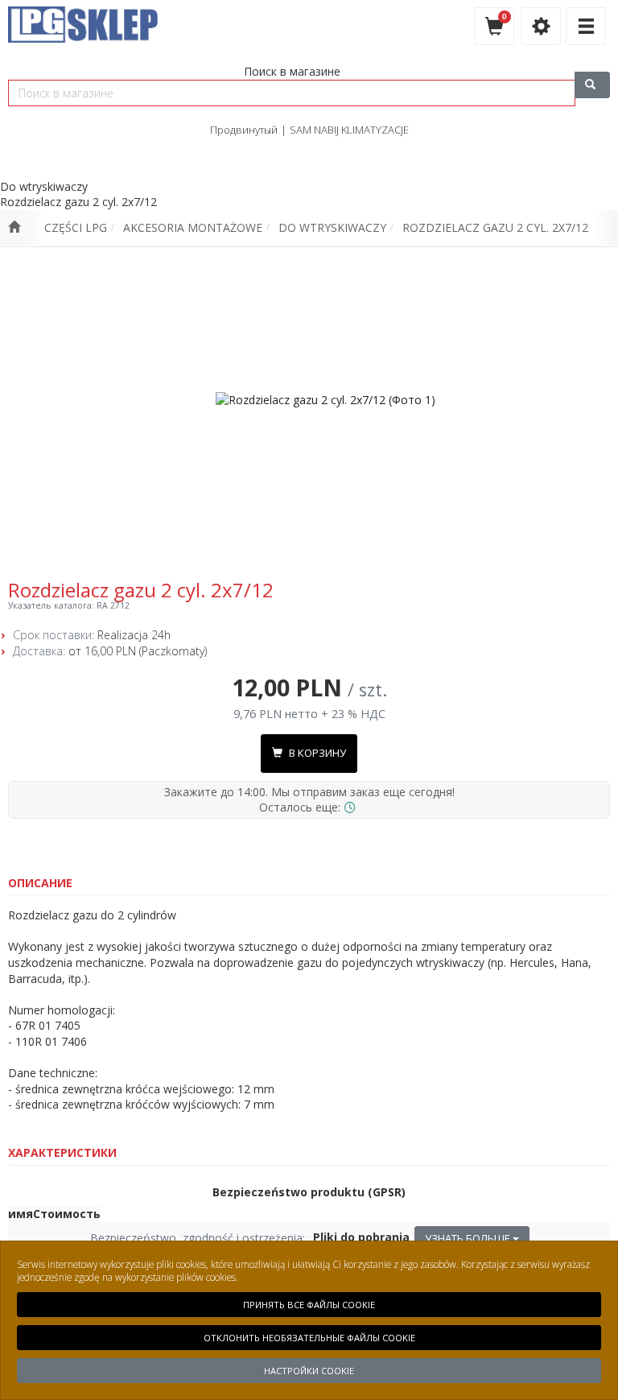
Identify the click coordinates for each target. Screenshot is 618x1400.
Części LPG (75, 227)
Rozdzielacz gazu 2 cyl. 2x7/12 (495, 227)
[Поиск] (592, 85)
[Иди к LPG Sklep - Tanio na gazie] (14, 228)
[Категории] (586, 26)
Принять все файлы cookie (309, 1305)
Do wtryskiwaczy (332, 227)
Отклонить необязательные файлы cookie (309, 1338)
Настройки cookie (309, 1371)
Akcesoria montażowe (192, 227)
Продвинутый (244, 129)
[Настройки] (541, 26)
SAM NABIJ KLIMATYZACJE (349, 129)
